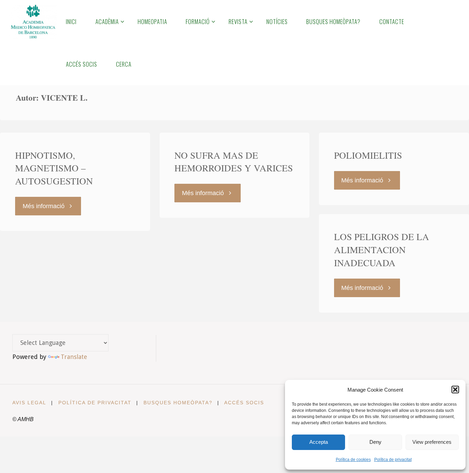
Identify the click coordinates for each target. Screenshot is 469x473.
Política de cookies (353, 459)
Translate (74, 356)
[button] (455, 389)
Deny (375, 442)
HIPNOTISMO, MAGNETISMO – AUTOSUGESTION (54, 168)
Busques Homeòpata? (178, 402)
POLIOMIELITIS (368, 155)
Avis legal (29, 402)
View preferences (431, 442)
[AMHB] (32, 21)
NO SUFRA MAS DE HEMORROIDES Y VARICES (233, 161)
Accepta (318, 442)
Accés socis (244, 402)
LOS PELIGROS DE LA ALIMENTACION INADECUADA (381, 249)
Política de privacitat (393, 459)
